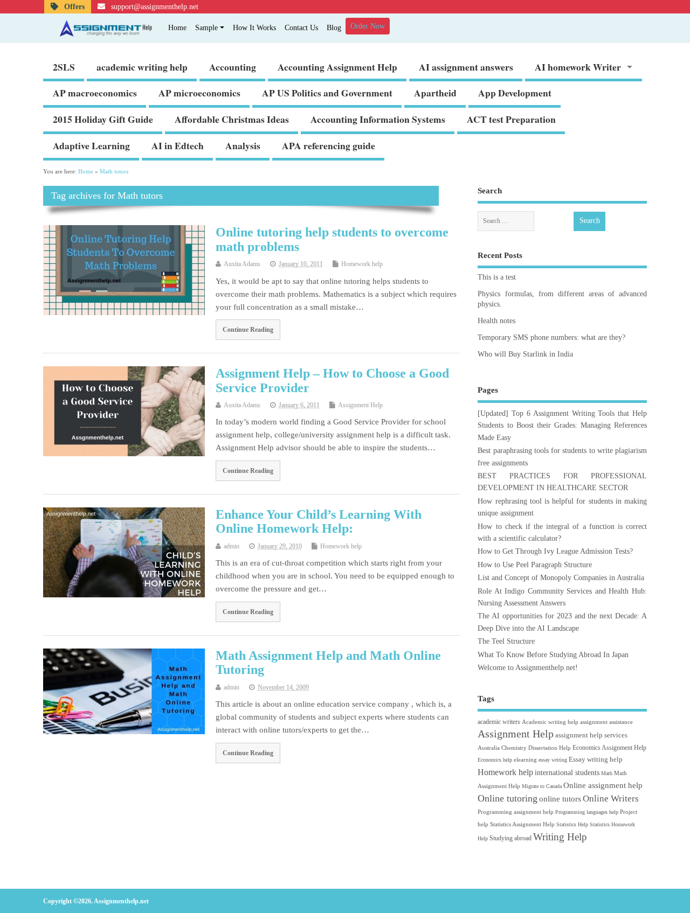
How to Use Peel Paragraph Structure (535, 565)
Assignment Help (360, 405)
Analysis (242, 145)
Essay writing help (596, 759)
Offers (73, 7)
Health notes (496, 321)
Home (177, 28)
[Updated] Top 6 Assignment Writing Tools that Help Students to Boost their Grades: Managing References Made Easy (562, 425)
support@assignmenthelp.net (153, 7)
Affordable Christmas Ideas (232, 119)
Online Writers (611, 798)
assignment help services (591, 735)
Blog (334, 28)
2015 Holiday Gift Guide (103, 119)
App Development (514, 93)
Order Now (367, 26)
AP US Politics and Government (327, 93)
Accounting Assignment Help (337, 67)
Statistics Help (572, 824)
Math (606, 773)
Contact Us (301, 28)
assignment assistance (606, 722)
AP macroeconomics (95, 93)
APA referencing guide (328, 145)
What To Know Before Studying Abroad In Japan (553, 655)
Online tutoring (507, 798)
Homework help (362, 264)
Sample (206, 28)
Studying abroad (510, 838)
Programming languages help (586, 812)
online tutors (560, 798)
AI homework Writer (578, 67)
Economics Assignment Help (609, 747)
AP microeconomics (199, 93)
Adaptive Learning (91, 145)
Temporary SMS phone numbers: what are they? (551, 337)
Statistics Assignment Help (522, 824)
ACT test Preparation (511, 119)
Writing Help (560, 836)
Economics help (495, 760)
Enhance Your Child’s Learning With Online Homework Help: (319, 521)
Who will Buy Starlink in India (525, 354)
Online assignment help (603, 785)
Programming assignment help (516, 812)
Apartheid (435, 93)
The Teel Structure (506, 641)
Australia (489, 747)
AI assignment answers (466, 67)
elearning (525, 759)
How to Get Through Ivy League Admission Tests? (555, 551)
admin (231, 546)
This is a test (497, 277)
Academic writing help (550, 722)
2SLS (64, 67)
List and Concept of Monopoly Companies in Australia (561, 578)
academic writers (499, 722)
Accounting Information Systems (377, 119)
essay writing (553, 760)
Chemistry (514, 747)
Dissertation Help (549, 747)
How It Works (254, 28)
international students (567, 772)
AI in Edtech (177, 145)
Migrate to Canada (542, 786)
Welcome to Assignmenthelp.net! (528, 668)
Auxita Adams (242, 264)
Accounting (232, 67)
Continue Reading (248, 329)
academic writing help (142, 67)
